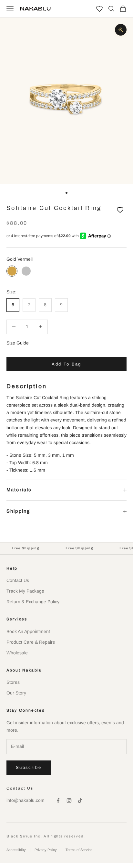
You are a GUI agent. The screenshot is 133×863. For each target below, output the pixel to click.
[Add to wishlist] (120, 209)
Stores (13, 682)
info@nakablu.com (25, 800)
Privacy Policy (46, 850)
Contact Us (17, 580)
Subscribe (28, 767)
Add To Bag (66, 364)
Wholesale (17, 652)
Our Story (16, 692)
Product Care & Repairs (30, 642)
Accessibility (16, 850)
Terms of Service (79, 850)
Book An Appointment (28, 631)
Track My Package (25, 591)
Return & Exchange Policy (32, 601)
